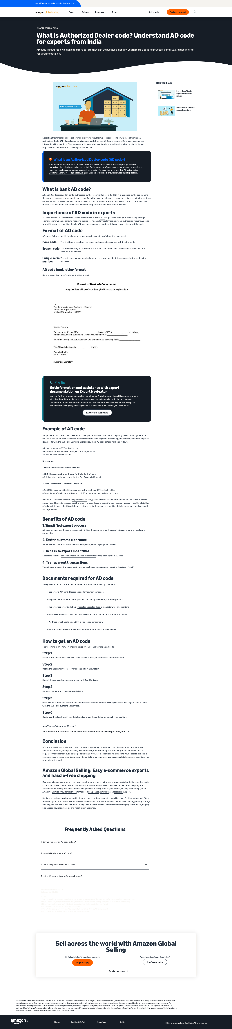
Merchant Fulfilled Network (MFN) (130, 798)
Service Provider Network (64, 791)
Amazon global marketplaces (95, 785)
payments (104, 791)
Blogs (114, 12)
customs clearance (86, 438)
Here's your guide (154, 962)
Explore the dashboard (97, 412)
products (97, 782)
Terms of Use (101, 1022)
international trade (115, 201)
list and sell (47, 785)
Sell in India (154, 12)
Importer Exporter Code (89, 606)
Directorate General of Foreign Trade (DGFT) (67, 173)
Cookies (122, 1022)
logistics (118, 791)
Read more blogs (117, 971)
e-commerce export (124, 785)
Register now (68, 3)
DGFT (102, 217)
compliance (93, 791)
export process (79, 499)
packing (138, 801)
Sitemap (57, 1022)
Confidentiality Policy (78, 1022)
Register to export (178, 12)
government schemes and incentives (78, 555)
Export (72, 12)
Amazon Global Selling (124, 782)
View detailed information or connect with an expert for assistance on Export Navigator (84, 731)
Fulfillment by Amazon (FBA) (71, 801)
